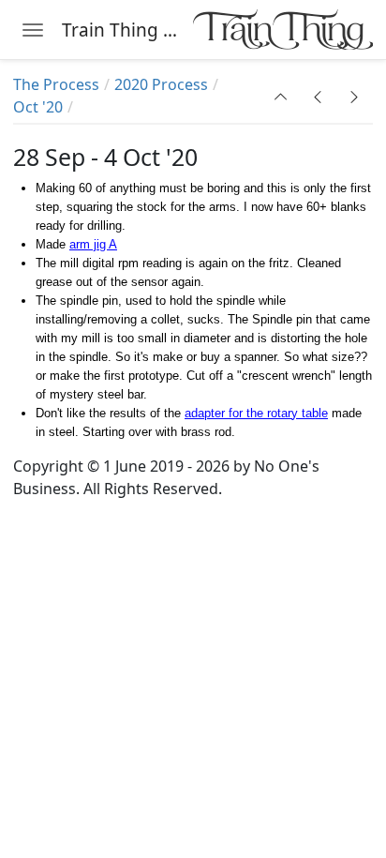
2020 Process (161, 84)
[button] (281, 96)
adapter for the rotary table (256, 413)
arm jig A (93, 244)
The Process (56, 84)
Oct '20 (38, 107)
